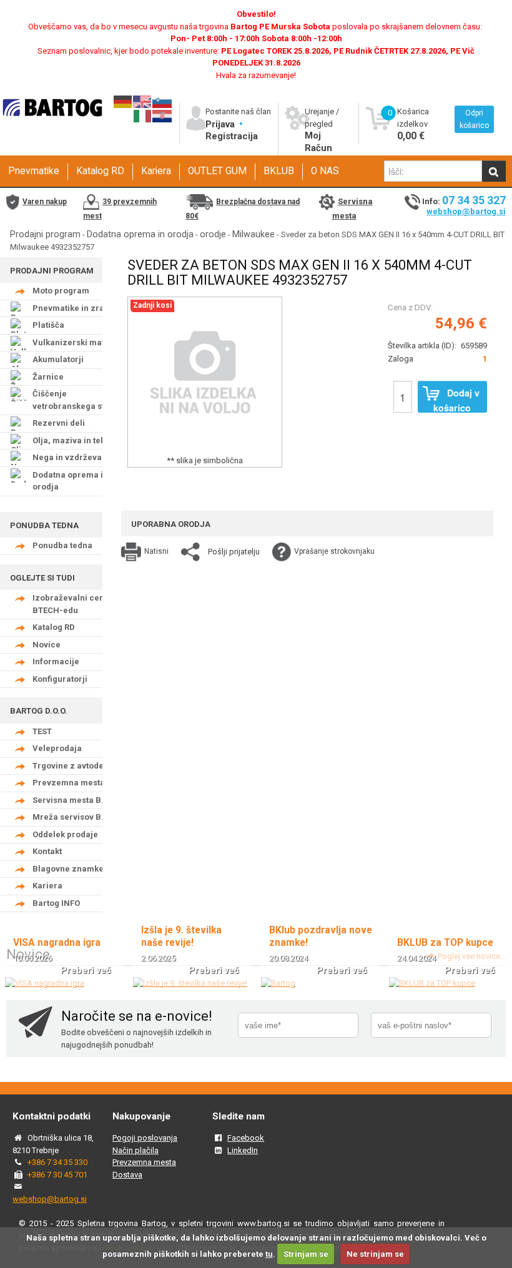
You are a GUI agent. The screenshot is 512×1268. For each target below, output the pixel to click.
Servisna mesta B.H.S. (76, 800)
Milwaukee (253, 234)
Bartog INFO (56, 903)
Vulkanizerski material (77, 342)
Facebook (245, 1138)
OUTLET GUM (217, 171)
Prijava (221, 124)
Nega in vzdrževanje (73, 457)
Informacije (55, 661)
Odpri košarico (474, 119)
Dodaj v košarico (456, 399)
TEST (42, 731)
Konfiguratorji (59, 679)
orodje (213, 234)
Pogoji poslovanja (144, 1138)
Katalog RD (100, 171)
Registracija (231, 136)
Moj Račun (318, 142)
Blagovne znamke (68, 868)
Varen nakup (44, 201)
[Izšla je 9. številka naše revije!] (190, 983)
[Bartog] (278, 983)
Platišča (48, 325)
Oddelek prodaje (65, 834)
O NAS (325, 171)
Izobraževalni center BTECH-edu (74, 604)
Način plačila (135, 1150)
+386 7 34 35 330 (57, 1162)
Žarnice (48, 376)
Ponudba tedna (62, 545)
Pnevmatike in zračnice (79, 308)
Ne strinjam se (375, 1254)
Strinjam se (305, 1254)
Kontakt (47, 851)
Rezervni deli (58, 423)
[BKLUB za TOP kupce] (432, 983)
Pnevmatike (33, 171)
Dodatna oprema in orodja (140, 234)
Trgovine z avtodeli (70, 765)
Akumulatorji (58, 359)
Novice (46, 644)
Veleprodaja (57, 748)
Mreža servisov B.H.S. (76, 817)
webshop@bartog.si (466, 211)
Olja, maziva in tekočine (79, 440)
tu (269, 1254)
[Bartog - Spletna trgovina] (51, 123)
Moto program (60, 290)
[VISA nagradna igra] (44, 983)
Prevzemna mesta (68, 782)
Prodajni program (45, 234)
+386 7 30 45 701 (57, 1174)
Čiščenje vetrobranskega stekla (76, 400)
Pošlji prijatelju (234, 551)
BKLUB (278, 171)
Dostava (127, 1174)
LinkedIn (242, 1150)
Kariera (156, 171)
